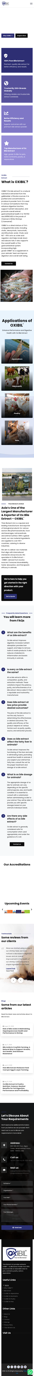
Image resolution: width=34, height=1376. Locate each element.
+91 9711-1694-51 (16, 1161)
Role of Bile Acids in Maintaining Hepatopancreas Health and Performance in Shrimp (16, 1031)
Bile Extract (7, 1291)
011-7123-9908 (27, 1161)
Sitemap (7, 1322)
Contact (7, 1319)
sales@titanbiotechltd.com (20, 1171)
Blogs (5, 1317)
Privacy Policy (8, 1325)
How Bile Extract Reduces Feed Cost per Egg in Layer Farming (16, 1069)
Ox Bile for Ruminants (11, 1296)
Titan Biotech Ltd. (9, 1328)
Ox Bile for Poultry (9, 1299)
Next (20, 980)
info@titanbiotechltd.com (19, 1173)
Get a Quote (10, 596)
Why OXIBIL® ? (8, 36)
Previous (13, 980)
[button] (2, 909)
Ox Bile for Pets (9, 1301)
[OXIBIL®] (5, 3)
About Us (7, 1314)
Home (7, 1285)
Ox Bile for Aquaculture (11, 1293)
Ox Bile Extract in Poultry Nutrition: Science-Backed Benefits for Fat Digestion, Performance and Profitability (16, 1087)
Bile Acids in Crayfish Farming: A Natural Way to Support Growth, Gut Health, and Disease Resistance (16, 1050)
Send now (18, 1228)
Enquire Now (21, 36)
